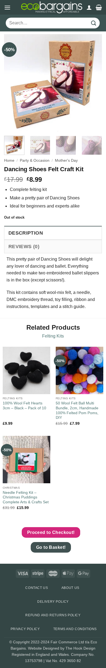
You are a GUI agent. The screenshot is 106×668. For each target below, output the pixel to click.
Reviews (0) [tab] (23, 246)
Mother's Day (66, 160)
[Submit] (93, 23)
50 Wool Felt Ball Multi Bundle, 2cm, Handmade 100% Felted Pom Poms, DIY (77, 410)
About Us (70, 588)
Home (9, 160)
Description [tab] (25, 233)
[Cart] (99, 7)
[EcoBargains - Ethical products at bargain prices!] (51, 7)
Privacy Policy (25, 629)
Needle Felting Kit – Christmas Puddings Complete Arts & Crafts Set (26, 497)
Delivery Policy (53, 602)
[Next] (93, 83)
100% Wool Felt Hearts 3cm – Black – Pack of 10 (24, 405)
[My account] (89, 7)
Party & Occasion (34, 160)
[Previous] (13, 83)
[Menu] (7, 7)
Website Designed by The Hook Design (61, 648)
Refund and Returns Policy (52, 615)
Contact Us (36, 588)
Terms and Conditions (75, 629)
